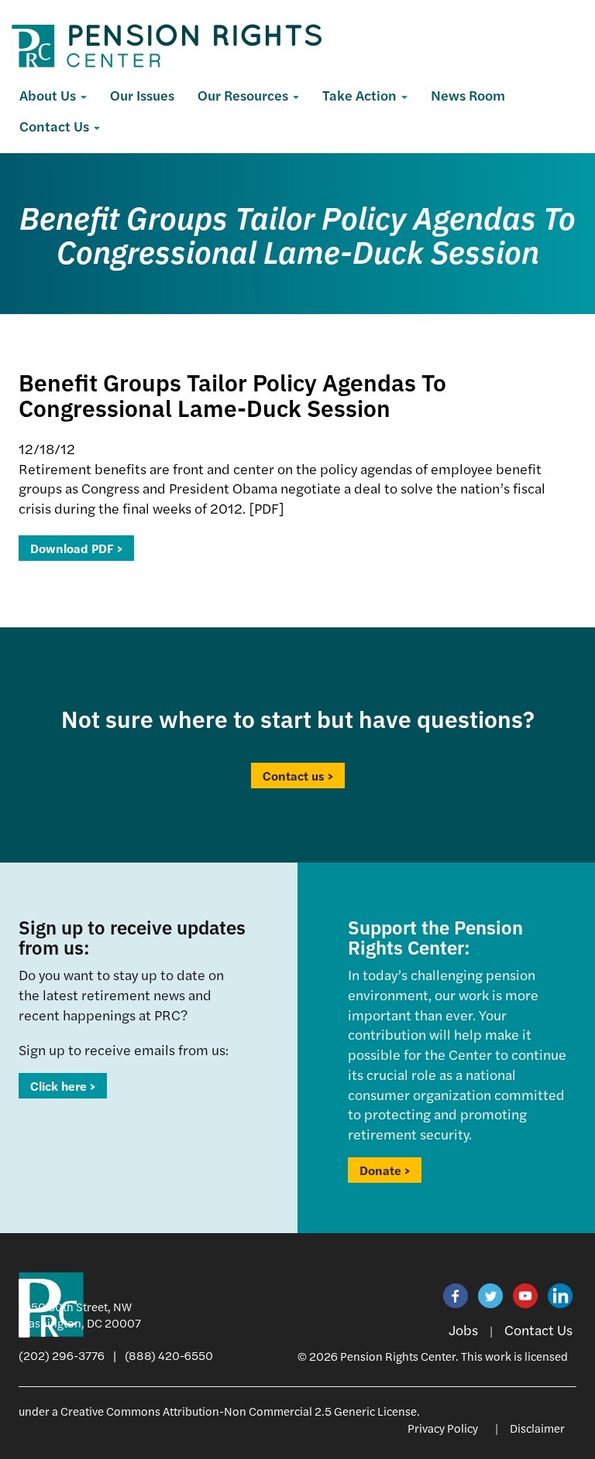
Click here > (62, 1086)
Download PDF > (76, 548)
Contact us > (298, 775)
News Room (468, 94)
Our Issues (142, 94)
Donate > (384, 1170)
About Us (49, 94)
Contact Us (55, 125)
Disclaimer (537, 1428)
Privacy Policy (443, 1428)
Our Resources (244, 94)
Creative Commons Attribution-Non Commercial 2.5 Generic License (238, 1411)
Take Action (361, 94)
